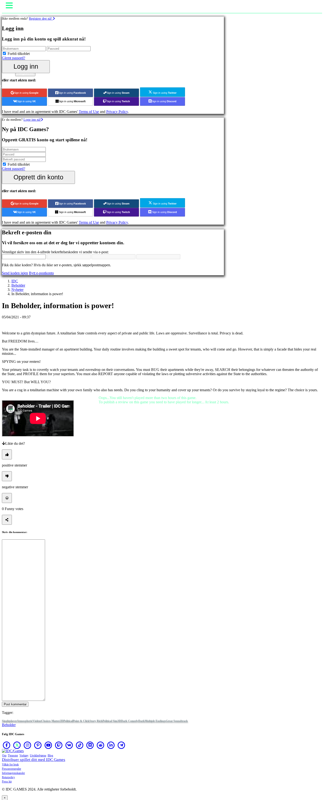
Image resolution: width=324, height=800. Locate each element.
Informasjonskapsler (13, 773)
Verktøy (23, 755)
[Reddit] (100, 745)
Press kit (7, 781)
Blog (50, 755)
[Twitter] (17, 745)
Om (4, 755)
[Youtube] (48, 745)
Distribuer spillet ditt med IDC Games (33, 759)
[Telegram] (121, 745)
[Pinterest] (38, 745)
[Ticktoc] (79, 745)
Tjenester (13, 755)
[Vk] (69, 745)
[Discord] (90, 745)
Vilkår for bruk (10, 764)
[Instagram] (27, 745)
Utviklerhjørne (38, 755)
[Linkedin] (111, 745)
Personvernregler (11, 768)
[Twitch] (59, 745)
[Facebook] (6, 745)
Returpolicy (8, 777)
